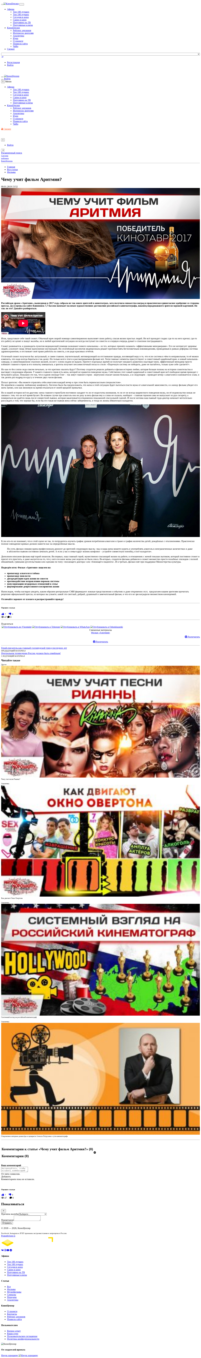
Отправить (7, 1223)
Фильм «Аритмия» (100, 632)
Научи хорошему (10, 1355)
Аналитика (18, 35)
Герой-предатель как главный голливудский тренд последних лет (34, 648)
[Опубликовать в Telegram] (46, 627)
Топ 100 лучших (21, 12)
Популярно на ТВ (22, 22)
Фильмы (11, 172)
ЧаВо (15, 46)
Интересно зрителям (23, 33)
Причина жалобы (10, 1214)
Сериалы (11, 1294)
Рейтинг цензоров (22, 30)
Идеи (15, 38)
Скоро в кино (19, 20)
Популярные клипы (23, 25)
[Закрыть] (3, 1211)
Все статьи (12, 169)
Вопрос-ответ (14, 1331)
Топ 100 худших (21, 14)
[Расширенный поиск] (2, 57)
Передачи (12, 1297)
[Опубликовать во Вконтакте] (17, 627)
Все (9, 1286)
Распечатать (193, 637)
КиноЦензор (13, 28)
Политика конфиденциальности (23, 1339)
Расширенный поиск (11, 153)
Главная (11, 167)
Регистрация (13, 62)
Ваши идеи (12, 1333)
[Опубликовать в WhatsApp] (75, 627)
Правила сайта (20, 43)
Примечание (7, 1220)
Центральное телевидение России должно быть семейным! (31, 653)
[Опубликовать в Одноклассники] (106, 627)
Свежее (11, 49)
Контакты (12, 1314)
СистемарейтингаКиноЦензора (7, 158)
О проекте (18, 41)
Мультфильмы (14, 1292)
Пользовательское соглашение (22, 1336)
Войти (10, 65)
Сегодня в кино (21, 17)
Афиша (10, 9)
